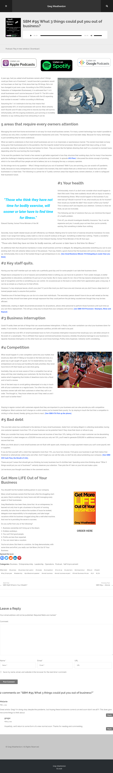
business (13, 570)
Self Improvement (70, 564)
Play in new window (21, 49)
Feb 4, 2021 (3, 705)
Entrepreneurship (26, 564)
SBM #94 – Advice (103, 585)
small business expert (63, 573)
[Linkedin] (15, 558)
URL (76, 661)
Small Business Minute (81, 573)
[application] (65, 35)
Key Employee (7, 573)
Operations (49, 564)
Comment (4, 621)
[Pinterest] (19, 558)
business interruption (26, 570)
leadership (18, 573)
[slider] (98, 36)
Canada (39, 570)
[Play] (31, 36)
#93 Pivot (72, 158)
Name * (3, 661)
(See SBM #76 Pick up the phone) (58, 413)
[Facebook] (2, 558)
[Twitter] (6, 558)
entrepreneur (80, 570)
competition (49, 570)
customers (68, 570)
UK (93, 573)
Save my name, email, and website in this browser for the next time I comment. (35, 672)
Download (34, 49)
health (97, 570)
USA (98, 573)
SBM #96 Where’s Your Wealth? (15, 585)
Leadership (38, 564)
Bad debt (4, 570)
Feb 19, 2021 (8, 721)
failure (90, 570)
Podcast (58, 564)
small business (48, 573)
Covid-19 (59, 570)
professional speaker (32, 573)
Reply (109, 715)
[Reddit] (11, 558)
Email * (40, 661)
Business (13, 564)
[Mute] (91, 36)
